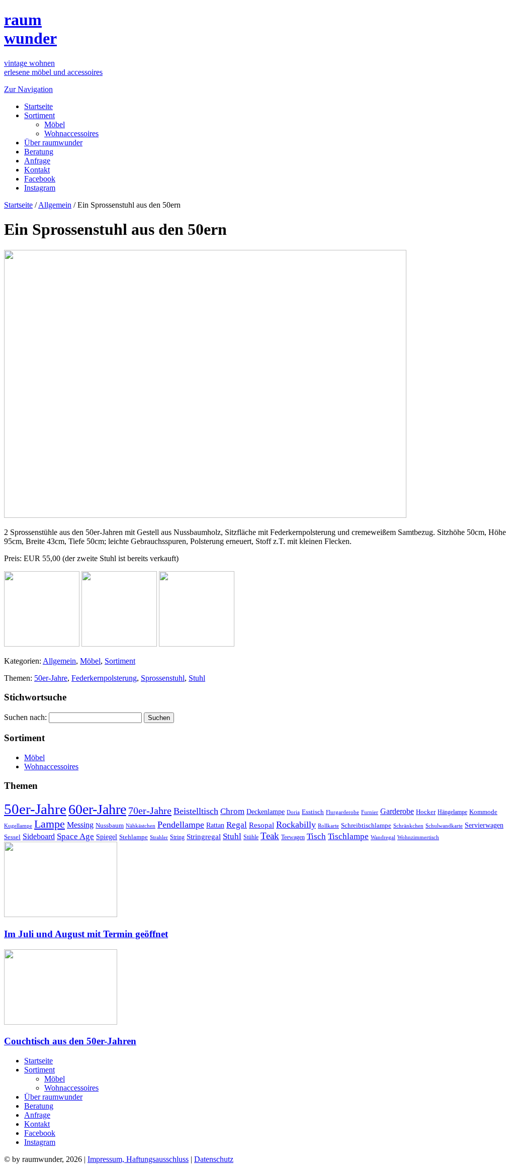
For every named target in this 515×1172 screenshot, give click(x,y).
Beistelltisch (196, 811)
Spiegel (106, 837)
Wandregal (383, 837)
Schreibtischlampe (366, 825)
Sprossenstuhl (163, 678)
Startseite (38, 106)
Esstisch (313, 812)
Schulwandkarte (444, 826)
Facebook (39, 178)
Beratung (38, 151)
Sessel (12, 837)
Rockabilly (296, 825)
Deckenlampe (265, 811)
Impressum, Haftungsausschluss (138, 1159)
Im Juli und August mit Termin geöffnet (86, 934)
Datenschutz (213, 1159)
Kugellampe (18, 826)
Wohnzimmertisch (418, 837)
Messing (80, 825)
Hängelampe (452, 812)
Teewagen (293, 837)
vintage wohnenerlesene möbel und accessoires (53, 67)
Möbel (54, 124)
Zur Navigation (28, 89)
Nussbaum (110, 825)
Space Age (75, 836)
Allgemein (54, 205)
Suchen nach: (25, 717)
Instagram (39, 188)
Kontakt (37, 169)
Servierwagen (484, 825)
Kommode (483, 812)
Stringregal (204, 837)
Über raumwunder (53, 142)
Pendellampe (180, 825)
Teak (270, 836)
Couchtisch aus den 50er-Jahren (70, 1041)
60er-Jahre (97, 809)
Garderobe (397, 811)
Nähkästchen (140, 826)
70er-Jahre (149, 810)
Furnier (369, 812)
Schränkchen (408, 826)
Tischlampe (348, 836)
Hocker (426, 812)
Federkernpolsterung (104, 678)
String (177, 837)
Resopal (261, 825)
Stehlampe (133, 837)
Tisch (316, 836)
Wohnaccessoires (71, 133)
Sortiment (39, 115)
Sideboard (39, 836)
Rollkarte (328, 826)
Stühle (251, 837)
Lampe (49, 824)
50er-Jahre (50, 678)
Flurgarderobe (342, 812)
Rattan (215, 825)
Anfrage (37, 160)
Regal (236, 825)
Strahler (159, 837)
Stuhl (197, 678)
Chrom (232, 811)
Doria (293, 812)
